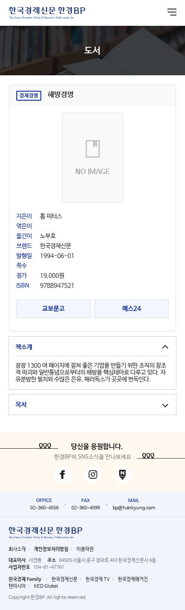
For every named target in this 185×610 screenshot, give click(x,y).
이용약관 (85, 549)
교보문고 (53, 308)
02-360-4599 (85, 508)
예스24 (131, 308)
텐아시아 (17, 586)
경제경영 (28, 96)
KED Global (46, 586)
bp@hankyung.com (134, 508)
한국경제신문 (64, 579)
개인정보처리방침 (51, 549)
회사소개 (17, 549)
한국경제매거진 (133, 579)
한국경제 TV (98, 579)
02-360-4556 (44, 508)
